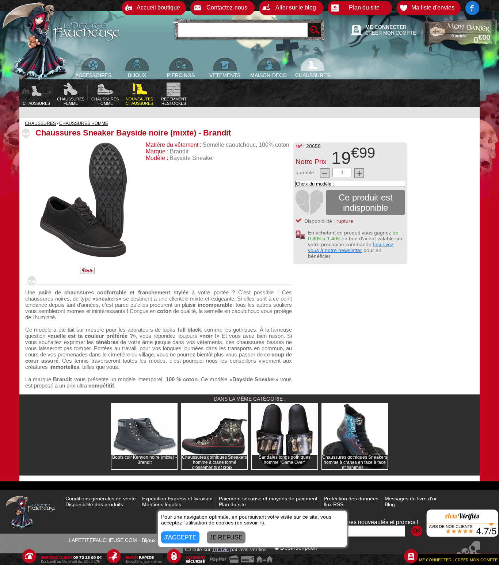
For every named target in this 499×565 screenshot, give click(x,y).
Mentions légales (161, 504)
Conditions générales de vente (100, 498)
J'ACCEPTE (180, 537)
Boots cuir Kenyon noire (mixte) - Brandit (144, 460)
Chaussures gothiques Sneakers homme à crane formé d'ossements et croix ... (214, 462)
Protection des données (351, 498)
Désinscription (298, 548)
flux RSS (333, 504)
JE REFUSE (226, 537)
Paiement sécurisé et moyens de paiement (268, 498)
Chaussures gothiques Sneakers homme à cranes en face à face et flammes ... (354, 462)
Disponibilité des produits (94, 504)
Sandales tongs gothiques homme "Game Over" (285, 460)
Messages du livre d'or (411, 498)
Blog (390, 504)
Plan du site (232, 504)
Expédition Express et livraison (177, 498)
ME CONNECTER (386, 27)
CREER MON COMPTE (390, 33)
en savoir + (249, 523)
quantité (305, 172)
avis (220, 549)
